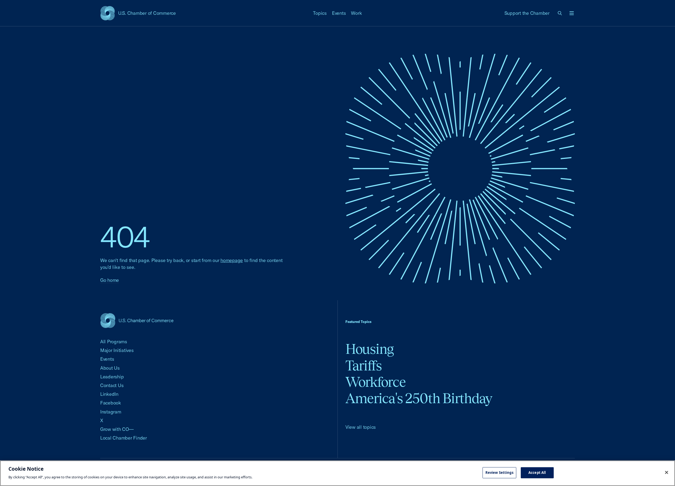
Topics (320, 13)
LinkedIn (109, 394)
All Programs (113, 342)
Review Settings (499, 472)
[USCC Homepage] (136, 320)
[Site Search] (560, 13)
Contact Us (111, 385)
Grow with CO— (117, 429)
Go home (109, 280)
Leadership (112, 377)
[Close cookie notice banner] (666, 472)
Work (356, 13)
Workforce (375, 382)
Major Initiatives (117, 350)
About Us (110, 368)
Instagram (110, 412)
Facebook (110, 403)
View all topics (360, 427)
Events (339, 13)
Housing (369, 349)
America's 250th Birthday (418, 398)
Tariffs (363, 366)
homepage (231, 260)
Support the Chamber (526, 13)
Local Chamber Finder (123, 438)
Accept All (537, 472)
